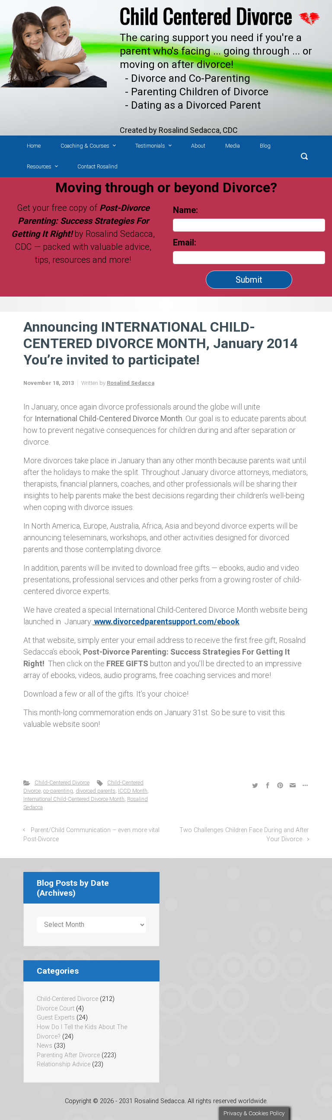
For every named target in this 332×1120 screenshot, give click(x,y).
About (198, 145)
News (44, 1045)
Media (232, 145)
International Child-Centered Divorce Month (73, 799)
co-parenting (58, 791)
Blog (265, 145)
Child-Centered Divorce (62, 782)
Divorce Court (55, 1008)
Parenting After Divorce (68, 1055)
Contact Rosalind (97, 166)
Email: (185, 242)
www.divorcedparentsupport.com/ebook (166, 621)
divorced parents (95, 791)
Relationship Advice (63, 1064)
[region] (166, 68)
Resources (39, 166)
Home (34, 145)
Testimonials (150, 145)
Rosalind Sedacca (130, 383)
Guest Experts (56, 1017)
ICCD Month (132, 791)
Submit (249, 279)
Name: (185, 210)
